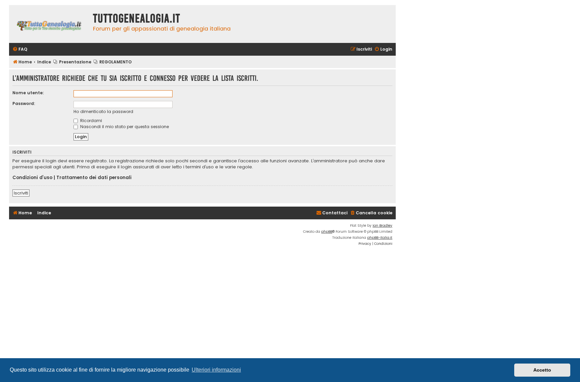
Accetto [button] (542, 370)
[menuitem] (19, 49)
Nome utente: (28, 93)
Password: (23, 103)
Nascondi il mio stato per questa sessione (124, 126)
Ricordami (90, 120)
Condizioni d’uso (32, 178)
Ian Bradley (382, 225)
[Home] (49, 24)
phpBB (326, 231)
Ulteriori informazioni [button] (216, 370)
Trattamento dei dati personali (94, 178)
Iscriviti (21, 193)
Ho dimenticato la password (103, 111)
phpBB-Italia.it (379, 237)
